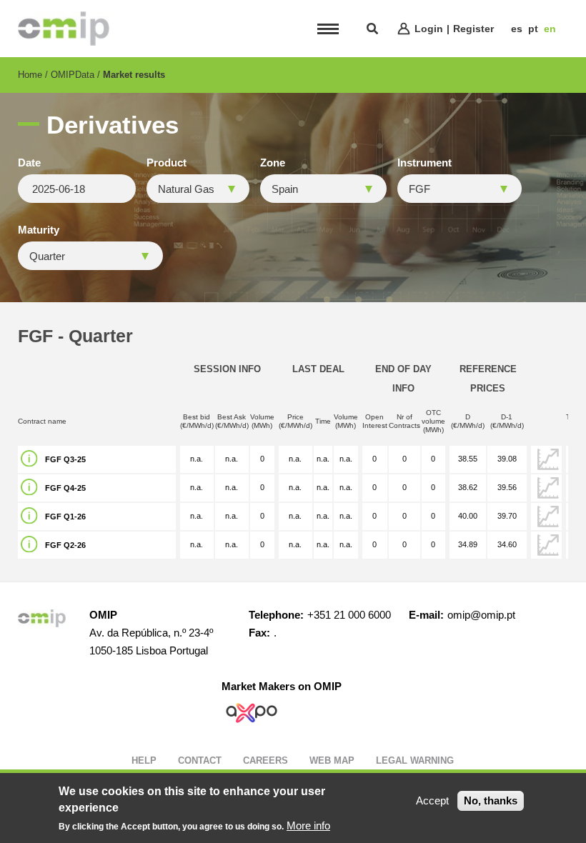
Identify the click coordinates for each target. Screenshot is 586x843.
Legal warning (415, 760)
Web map (331, 760)
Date (29, 163)
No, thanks (490, 800)
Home (30, 74)
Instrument (424, 163)
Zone (272, 163)
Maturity (38, 230)
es (516, 28)
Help (144, 760)
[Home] (63, 28)
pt (533, 28)
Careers (265, 760)
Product (166, 163)
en (550, 28)
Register (473, 28)
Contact (200, 760)
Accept (432, 800)
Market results (134, 74)
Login (428, 28)
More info (308, 825)
